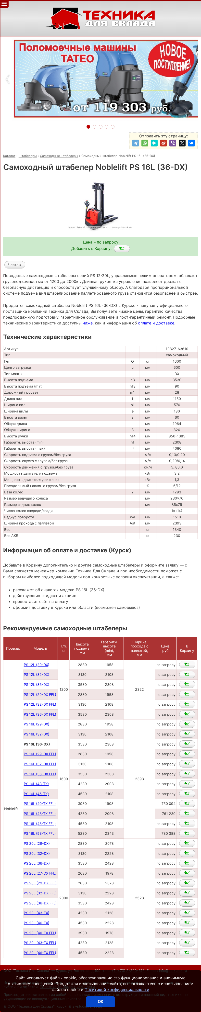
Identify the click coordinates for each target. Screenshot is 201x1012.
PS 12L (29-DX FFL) (40, 694)
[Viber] (173, 143)
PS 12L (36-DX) (36, 684)
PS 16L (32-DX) (36, 734)
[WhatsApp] (145, 143)
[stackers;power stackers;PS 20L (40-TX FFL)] (187, 932)
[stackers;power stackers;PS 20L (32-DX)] (187, 853)
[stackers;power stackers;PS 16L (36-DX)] (122, 248)
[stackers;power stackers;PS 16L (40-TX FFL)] (187, 803)
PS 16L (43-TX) (36, 784)
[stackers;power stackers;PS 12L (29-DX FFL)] (187, 694)
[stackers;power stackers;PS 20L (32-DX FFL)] (187, 893)
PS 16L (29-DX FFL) (40, 754)
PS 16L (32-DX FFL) (40, 764)
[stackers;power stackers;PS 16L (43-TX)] (187, 784)
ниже (88, 323)
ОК (100, 1002)
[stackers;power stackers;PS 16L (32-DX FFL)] (187, 763)
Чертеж (14, 265)
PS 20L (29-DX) (37, 843)
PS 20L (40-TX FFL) (40, 933)
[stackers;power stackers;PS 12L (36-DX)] (187, 684)
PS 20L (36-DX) (37, 863)
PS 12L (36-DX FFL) (40, 714)
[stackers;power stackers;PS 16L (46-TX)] (187, 793)
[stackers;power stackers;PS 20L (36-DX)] (187, 863)
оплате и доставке (156, 323)
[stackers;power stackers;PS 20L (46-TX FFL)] (187, 952)
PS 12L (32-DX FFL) (40, 704)
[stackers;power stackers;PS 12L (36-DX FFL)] (187, 714)
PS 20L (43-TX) (36, 913)
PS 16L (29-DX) (36, 724)
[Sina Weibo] (163, 143)
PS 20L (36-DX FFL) (40, 903)
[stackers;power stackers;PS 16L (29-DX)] (187, 724)
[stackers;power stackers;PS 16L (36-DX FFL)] (187, 774)
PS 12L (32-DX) (36, 674)
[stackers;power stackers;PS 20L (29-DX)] (187, 843)
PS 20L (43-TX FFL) (40, 943)
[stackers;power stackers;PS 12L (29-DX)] (187, 664)
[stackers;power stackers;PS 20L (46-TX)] (187, 922)
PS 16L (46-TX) (36, 794)
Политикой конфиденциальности (117, 989)
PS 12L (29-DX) (36, 665)
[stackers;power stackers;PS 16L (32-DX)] (187, 734)
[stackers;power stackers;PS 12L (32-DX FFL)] (187, 704)
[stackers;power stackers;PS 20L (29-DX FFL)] (187, 883)
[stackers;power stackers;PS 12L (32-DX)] (187, 674)
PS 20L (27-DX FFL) (40, 873)
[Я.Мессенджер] (154, 143)
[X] (182, 143)
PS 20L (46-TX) (36, 923)
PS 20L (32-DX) (37, 853)
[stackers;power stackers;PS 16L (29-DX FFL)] (187, 754)
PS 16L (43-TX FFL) (40, 814)
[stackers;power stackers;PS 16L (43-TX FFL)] (187, 813)
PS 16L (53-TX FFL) (40, 833)
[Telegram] (135, 143)
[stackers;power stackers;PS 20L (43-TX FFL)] (187, 942)
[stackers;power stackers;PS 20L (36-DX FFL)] (187, 903)
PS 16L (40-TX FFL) (40, 803)
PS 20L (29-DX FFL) (40, 883)
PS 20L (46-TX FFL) (40, 953)
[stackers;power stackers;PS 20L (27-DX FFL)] (187, 873)
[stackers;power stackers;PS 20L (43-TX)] (187, 913)
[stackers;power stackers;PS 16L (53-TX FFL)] (187, 833)
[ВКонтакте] (191, 143)
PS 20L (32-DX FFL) (40, 893)
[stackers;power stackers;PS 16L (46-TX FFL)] (187, 823)
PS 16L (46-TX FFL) (40, 824)
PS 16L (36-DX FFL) (40, 774)
